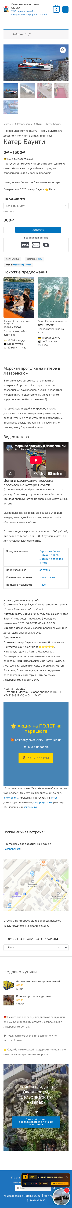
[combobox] (36, 947)
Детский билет (48, 555)
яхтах (54, 797)
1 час (42, 584)
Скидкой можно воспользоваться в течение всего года (36, 1122)
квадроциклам (42, 802)
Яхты (39, 124)
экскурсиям (10, 797)
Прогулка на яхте (14, 198)
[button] (63, 50)
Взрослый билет (49, 551)
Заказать (38, 229)
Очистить (8, 211)
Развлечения (25, 124)
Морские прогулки (22, 265)
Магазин (8, 124)
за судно (44, 570)
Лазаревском (11, 848)
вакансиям (30, 807)
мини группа (47, 577)
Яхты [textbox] (33, 947)
